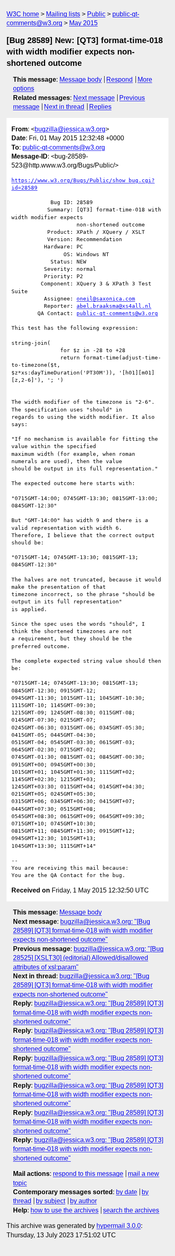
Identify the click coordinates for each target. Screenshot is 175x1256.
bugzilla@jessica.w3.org (70, 129)
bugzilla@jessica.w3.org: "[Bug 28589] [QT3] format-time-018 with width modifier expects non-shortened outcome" (83, 930)
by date (126, 1192)
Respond (119, 79)
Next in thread (64, 106)
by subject (50, 1200)
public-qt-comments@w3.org (63, 147)
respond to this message (88, 1173)
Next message (94, 97)
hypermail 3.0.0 (118, 1225)
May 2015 (83, 23)
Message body (80, 79)
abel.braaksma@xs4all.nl (114, 306)
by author (83, 1200)
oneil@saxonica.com (106, 299)
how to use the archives (64, 1210)
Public (96, 14)
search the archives (131, 1210)
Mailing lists (63, 14)
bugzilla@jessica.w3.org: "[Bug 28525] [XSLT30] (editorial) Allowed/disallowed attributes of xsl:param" (88, 958)
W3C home (23, 14)
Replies (100, 106)
